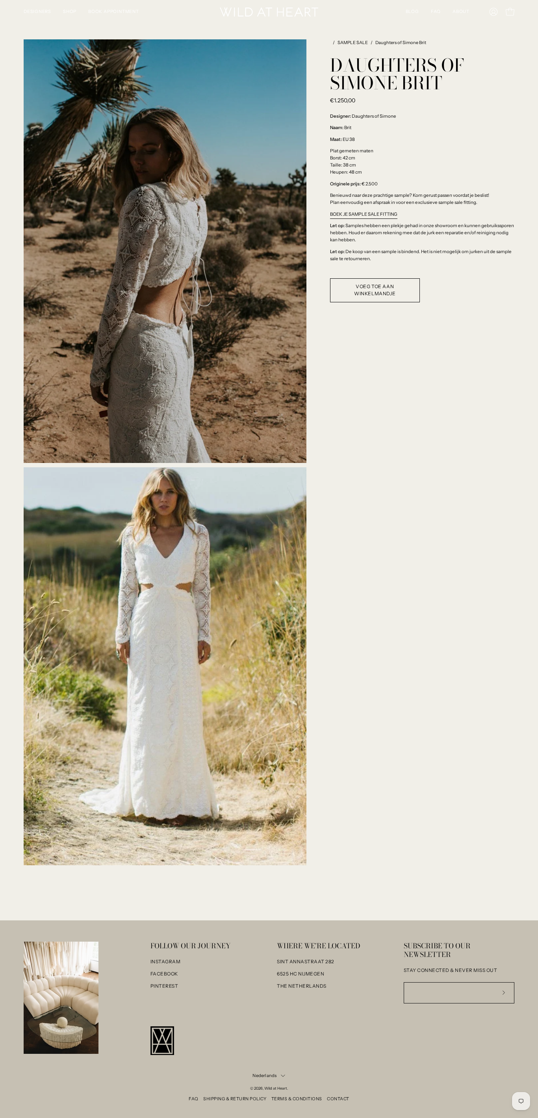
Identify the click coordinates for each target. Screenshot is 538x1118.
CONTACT (338, 1098)
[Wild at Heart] (269, 12)
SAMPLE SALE (353, 42)
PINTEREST (164, 986)
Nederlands (264, 1075)
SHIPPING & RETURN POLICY (234, 1098)
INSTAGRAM (165, 961)
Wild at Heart (275, 1088)
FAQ (194, 1098)
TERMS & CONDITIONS (296, 1098)
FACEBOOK (164, 974)
